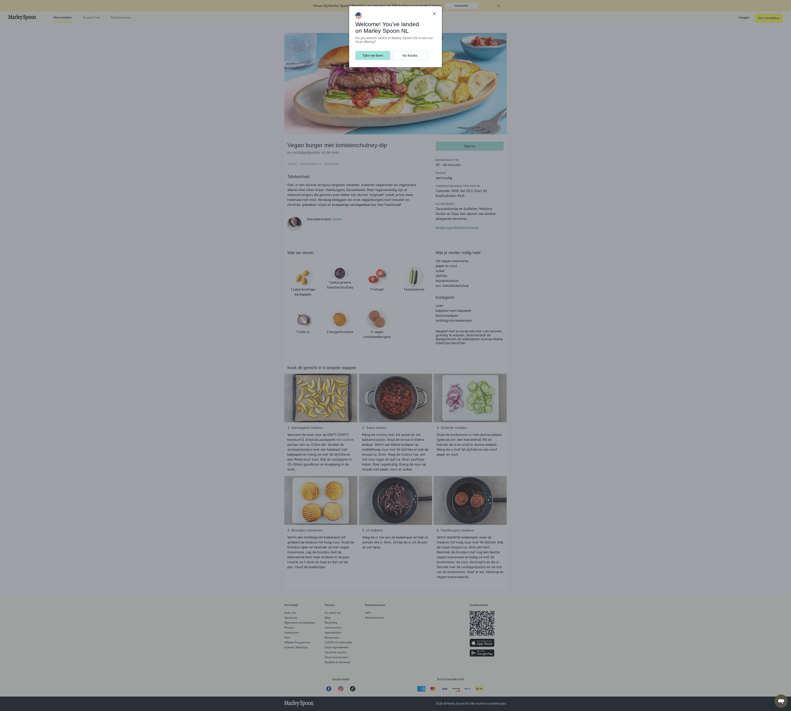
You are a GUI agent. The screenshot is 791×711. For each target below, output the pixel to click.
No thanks (410, 55)
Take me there (373, 55)
